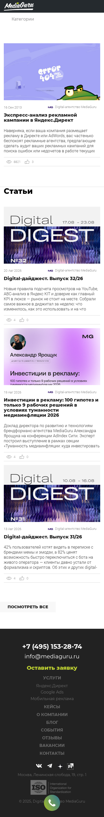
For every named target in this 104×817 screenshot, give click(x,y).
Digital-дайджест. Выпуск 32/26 (43, 278)
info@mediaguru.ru (52, 656)
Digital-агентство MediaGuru (75, 107)
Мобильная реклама (52, 698)
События (52, 730)
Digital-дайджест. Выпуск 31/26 (43, 537)
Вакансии (52, 745)
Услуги (52, 678)
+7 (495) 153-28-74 (52, 646)
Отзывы (52, 738)
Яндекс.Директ (52, 685)
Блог (52, 722)
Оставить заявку (52, 667)
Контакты (52, 753)
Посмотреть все (28, 606)
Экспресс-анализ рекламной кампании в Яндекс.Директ (40, 117)
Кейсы (52, 706)
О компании (52, 714)
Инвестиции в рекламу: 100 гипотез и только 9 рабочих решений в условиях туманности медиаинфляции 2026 (51, 407)
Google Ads (52, 692)
